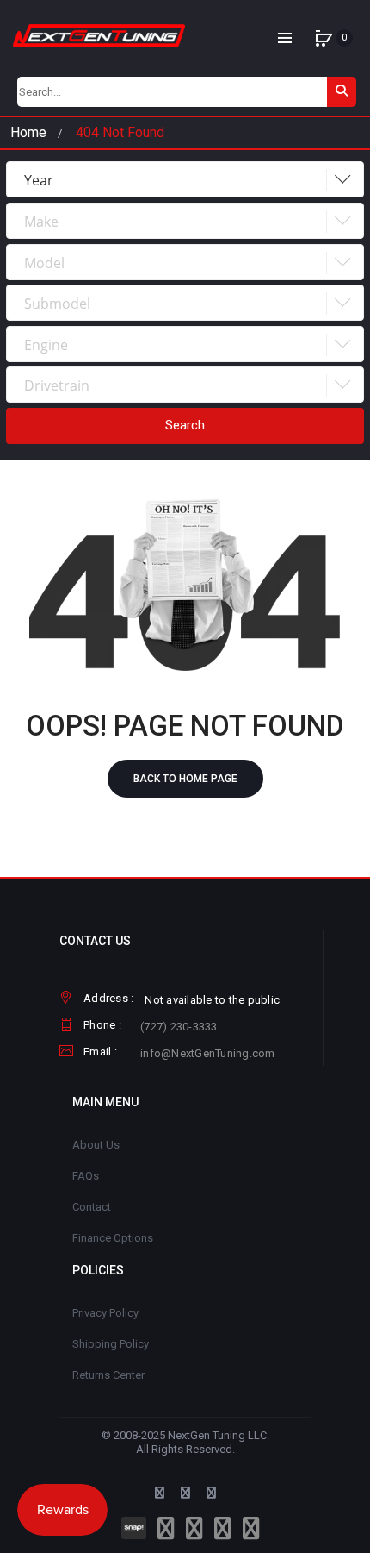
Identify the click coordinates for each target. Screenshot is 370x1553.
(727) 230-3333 (179, 1026)
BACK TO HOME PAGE (185, 779)
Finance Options (112, 1237)
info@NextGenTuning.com (207, 1053)
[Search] (341, 92)
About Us (96, 1144)
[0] (323, 38)
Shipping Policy (110, 1343)
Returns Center (108, 1374)
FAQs (85, 1175)
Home (28, 132)
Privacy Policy (105, 1312)
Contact (91, 1206)
